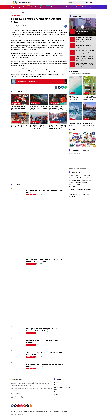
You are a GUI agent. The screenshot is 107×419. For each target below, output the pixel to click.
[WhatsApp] (65, 87)
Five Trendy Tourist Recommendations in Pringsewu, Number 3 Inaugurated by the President (89, 97)
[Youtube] (24, 405)
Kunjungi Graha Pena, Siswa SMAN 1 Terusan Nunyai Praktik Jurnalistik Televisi (81, 181)
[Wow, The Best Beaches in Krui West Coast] (75, 111)
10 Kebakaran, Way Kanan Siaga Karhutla (80, 178)
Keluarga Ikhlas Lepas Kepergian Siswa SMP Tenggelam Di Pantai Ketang (58, 108)
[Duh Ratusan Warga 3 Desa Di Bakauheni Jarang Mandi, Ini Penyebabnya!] (58, 118)
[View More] (95, 71)
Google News (73, 196)
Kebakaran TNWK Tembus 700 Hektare (80, 175)
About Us (57, 394)
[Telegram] (62, 87)
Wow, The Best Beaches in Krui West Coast (75, 123)
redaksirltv (17, 25)
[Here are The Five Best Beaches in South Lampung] (75, 85)
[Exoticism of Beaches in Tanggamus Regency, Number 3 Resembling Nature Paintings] (89, 111)
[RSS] (31, 405)
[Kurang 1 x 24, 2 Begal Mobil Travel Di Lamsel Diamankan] (20, 118)
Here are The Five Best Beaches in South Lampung (74, 97)
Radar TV (57, 382)
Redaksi (64, 412)
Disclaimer (56, 412)
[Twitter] (59, 87)
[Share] (65, 26)
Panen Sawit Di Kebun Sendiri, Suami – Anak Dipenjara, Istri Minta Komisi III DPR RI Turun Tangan (85, 51)
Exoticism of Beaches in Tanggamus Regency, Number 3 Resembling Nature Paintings (89, 123)
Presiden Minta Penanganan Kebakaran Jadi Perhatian (84, 38)
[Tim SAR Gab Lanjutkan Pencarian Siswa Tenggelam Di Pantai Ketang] (39, 118)
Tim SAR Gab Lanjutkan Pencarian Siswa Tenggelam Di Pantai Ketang (38, 127)
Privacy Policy (58, 392)
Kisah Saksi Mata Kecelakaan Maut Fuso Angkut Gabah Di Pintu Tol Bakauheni (39, 108)
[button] (87, 2)
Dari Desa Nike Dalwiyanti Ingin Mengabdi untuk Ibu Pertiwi (18, 108)
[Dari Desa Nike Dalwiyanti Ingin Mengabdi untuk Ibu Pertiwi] (20, 99)
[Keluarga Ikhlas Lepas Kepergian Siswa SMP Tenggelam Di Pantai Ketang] (58, 99)
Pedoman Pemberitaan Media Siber (40, 412)
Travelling (72, 92)
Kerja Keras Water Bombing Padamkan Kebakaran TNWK (85, 64)
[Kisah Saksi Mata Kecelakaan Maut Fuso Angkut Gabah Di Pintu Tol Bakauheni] (39, 99)
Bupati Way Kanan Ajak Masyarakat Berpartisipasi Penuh (84, 45)
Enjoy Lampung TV (59, 385)
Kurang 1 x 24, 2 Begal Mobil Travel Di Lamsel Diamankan (19, 126)
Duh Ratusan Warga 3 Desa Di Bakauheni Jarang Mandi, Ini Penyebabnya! (57, 127)
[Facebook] (56, 87)
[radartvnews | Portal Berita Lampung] (21, 2)
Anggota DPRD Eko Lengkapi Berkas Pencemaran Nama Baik (84, 57)
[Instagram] (21, 405)
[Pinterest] (18, 405)
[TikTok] (27, 405)
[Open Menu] (95, 3)
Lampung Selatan (15, 15)
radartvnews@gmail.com (21, 397)
